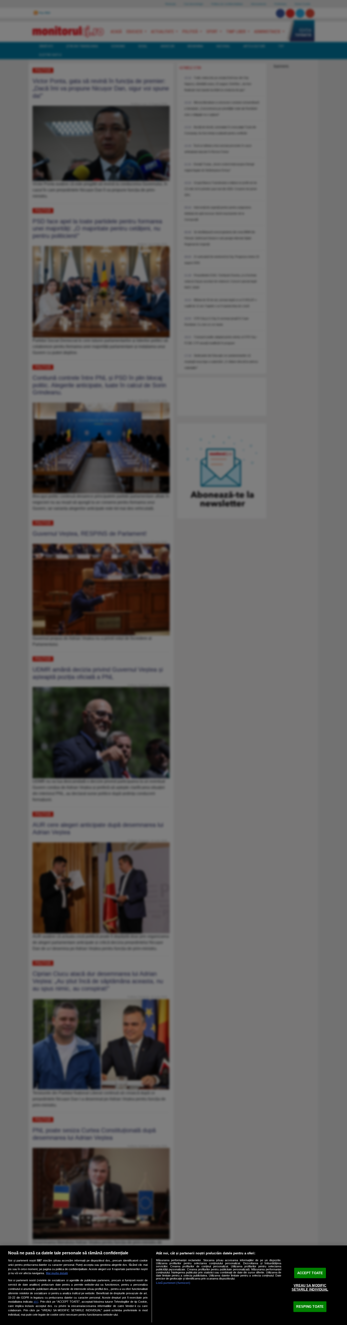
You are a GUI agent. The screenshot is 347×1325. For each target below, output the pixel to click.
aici (36, 1301)
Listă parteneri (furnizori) (173, 1282)
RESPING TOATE (310, 1306)
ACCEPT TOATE (310, 1273)
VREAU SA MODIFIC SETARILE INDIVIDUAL (310, 1287)
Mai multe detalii (57, 1273)
